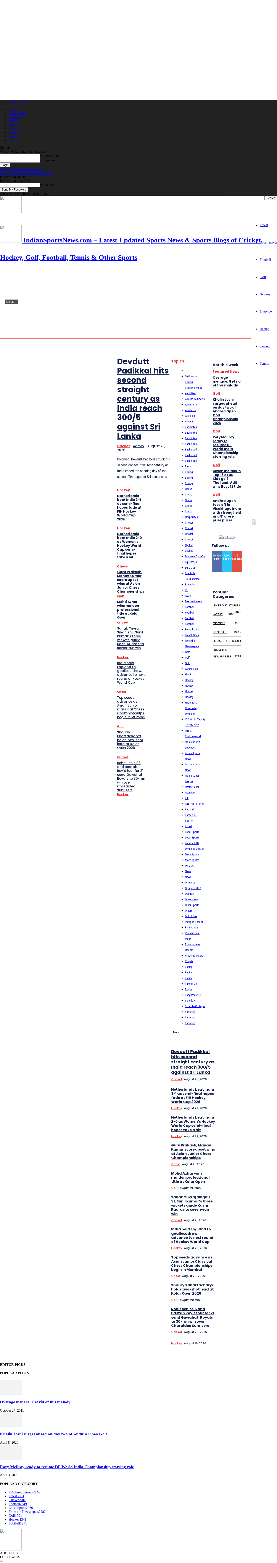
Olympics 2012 (193, 888)
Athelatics (190, 410)
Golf (12, 121)
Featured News (193, 601)
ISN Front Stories (194, 803)
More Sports (192, 854)
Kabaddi (189, 809)
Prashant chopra (194, 955)
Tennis (13, 140)
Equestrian (191, 562)
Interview (15, 128)
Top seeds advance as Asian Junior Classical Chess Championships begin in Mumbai (131, 707)
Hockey (14, 125)
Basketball (191, 444)
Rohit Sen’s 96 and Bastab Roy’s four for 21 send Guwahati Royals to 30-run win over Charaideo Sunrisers (131, 776)
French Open (192, 635)
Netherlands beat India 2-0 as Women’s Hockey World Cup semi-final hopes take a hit (129, 545)
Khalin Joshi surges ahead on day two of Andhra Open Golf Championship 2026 (225, 411)
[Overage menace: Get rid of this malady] (11, 1393)
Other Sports (192, 905)
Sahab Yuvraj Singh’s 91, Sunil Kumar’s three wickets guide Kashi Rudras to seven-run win (130, 638)
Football (14, 117)
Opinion (189, 893)
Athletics (190, 415)
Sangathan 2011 (194, 995)
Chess (122, 566)
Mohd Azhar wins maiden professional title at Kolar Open (128, 610)
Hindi (188, 674)
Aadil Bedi (190, 393)
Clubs (188, 511)
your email (47, 185)
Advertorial (191, 404)
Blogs (188, 466)
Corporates (191, 517)
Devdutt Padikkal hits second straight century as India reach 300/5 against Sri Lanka (143, 399)
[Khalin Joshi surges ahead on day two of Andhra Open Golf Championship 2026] (11, 1426)
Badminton (191, 427)
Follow (227, 552)
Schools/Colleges (195, 1006)
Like (217, 552)
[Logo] (11, 212)
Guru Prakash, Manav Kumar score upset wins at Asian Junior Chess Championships (131, 582)
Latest (13, 109)
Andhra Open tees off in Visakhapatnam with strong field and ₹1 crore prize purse (227, 511)
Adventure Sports (195, 399)
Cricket (14, 136)
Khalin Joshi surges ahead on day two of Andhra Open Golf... (55, 1434)
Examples (190, 584)
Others (188, 910)
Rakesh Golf (191, 983)
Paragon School (194, 921)
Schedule (190, 1000)
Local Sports (17, 113)
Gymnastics (191, 668)
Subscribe (238, 552)
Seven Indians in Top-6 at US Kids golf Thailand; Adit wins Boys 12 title (227, 479)
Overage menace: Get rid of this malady (27, 173)
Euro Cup (190, 567)
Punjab (189, 961)
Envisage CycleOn (195, 556)
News (188, 871)
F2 (186, 590)
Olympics (190, 882)
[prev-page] (237, 972)
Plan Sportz (191, 927)
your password (50, 160)
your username (50, 155)
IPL (186, 798)
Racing (13, 132)
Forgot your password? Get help (22, 169)
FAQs (188, 595)
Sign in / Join (18, 102)
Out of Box (191, 916)
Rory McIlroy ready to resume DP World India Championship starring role (225, 447)
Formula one (192, 629)
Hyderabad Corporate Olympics (191, 708)
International (192, 787)
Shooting (190, 1011)
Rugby (188, 989)
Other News (191, 899)
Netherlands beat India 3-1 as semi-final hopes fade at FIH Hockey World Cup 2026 (129, 507)
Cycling (189, 545)
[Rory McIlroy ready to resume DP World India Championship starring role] (11, 1458)
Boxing (189, 472)
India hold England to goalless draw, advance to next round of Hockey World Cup (131, 673)
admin (9, 334)
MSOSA (189, 865)
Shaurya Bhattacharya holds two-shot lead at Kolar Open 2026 (130, 740)
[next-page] (243, 972)
